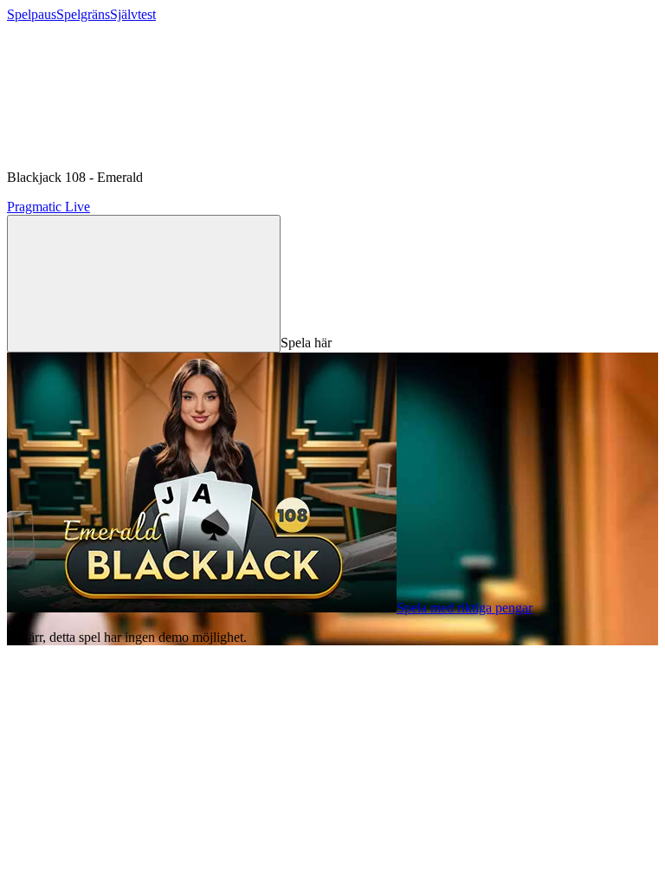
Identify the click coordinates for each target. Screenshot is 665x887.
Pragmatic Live (48, 206)
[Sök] (144, 284)
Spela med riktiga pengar (465, 607)
